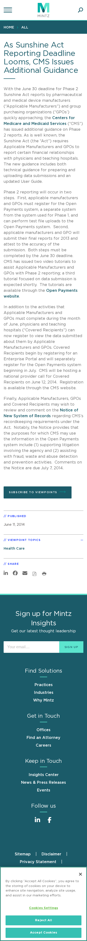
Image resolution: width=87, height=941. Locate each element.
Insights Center (44, 775)
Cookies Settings (43, 908)
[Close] (80, 874)
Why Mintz (43, 700)
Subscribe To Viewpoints (33, 492)
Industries (43, 693)
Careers (43, 745)
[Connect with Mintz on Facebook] (49, 822)
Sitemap (23, 854)
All (24, 27)
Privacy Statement (38, 862)
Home (9, 27)
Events (43, 790)
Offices (43, 730)
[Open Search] (80, 10)
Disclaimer (51, 854)
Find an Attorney (43, 738)
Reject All (43, 920)
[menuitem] (10, 27)
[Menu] (8, 10)
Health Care (14, 548)
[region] (43, 904)
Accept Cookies (43, 932)
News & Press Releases (43, 782)
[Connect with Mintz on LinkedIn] (37, 822)
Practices (44, 685)
